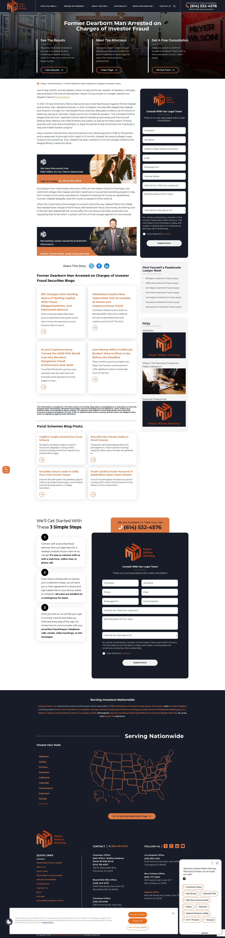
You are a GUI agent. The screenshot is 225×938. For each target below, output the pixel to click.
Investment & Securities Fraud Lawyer (67, 935)
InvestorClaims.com (47, 706)
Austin (93, 713)
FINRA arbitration (117, 706)
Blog (43, 83)
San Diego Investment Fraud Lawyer (162, 288)
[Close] (173, 913)
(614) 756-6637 (100, 865)
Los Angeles (84, 709)
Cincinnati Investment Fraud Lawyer (162, 292)
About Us (41, 867)
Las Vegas (85, 713)
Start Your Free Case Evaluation (64, 254)
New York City (63, 709)
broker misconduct (154, 706)
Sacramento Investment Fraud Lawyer (163, 307)
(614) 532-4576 (203, 6)
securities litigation (177, 706)
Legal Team (42, 871)
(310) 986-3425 (152, 858)
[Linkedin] (106, 266)
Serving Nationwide (73, 6)
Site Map (41, 896)
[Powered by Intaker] (205, 933)
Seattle (144, 709)
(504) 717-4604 (152, 877)
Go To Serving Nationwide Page (130, 816)
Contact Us (165, 6)
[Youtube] (183, 846)
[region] (93, 921)
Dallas (112, 709)
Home (38, 84)
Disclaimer (166, 234)
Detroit (113, 713)
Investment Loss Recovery (50, 875)
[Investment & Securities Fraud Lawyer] (17, 6)
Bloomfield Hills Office (105, 880)
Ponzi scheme (62, 97)
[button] (9, 922)
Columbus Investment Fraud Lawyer (162, 302)
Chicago (95, 709)
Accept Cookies (137, 914)
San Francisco (122, 709)
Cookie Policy (47, 922)
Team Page (107, 70)
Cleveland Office (102, 898)
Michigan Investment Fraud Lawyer (162, 278)
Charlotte (154, 713)
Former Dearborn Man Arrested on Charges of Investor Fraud (92, 83)
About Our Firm (99, 6)
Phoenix (67, 713)
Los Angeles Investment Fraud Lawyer (163, 297)
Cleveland (123, 713)
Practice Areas (48, 6)
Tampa (49, 713)
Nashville (173, 713)
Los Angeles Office (154, 855)
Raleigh (164, 713)
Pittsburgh (134, 713)
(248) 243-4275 (101, 883)
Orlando (58, 713)
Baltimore (144, 713)
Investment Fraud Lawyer (49, 863)
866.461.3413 (119, 846)
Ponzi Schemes (55, 83)
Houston (103, 709)
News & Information (142, 6)
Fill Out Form (163, 70)
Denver (75, 713)
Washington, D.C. (178, 709)
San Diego (135, 709)
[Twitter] (91, 266)
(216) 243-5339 (100, 902)
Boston (152, 709)
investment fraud (135, 706)
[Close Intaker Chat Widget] (217, 863)
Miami (74, 709)
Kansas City (109, 716)
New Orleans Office (154, 874)
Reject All (137, 921)
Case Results (120, 6)
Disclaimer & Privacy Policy (50, 901)
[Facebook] (99, 266)
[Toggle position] (212, 863)
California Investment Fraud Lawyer (162, 283)
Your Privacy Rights (137, 927)
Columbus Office (108, 858)
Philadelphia (163, 709)
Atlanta (41, 713)
